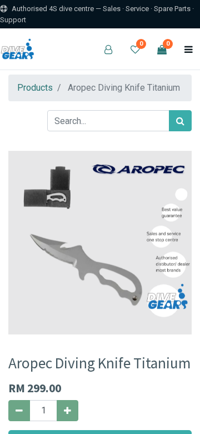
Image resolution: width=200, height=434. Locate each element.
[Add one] (67, 410)
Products (35, 87)
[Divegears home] (18, 49)
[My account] (108, 49)
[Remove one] (19, 410)
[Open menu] (188, 49)
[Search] (180, 120)
